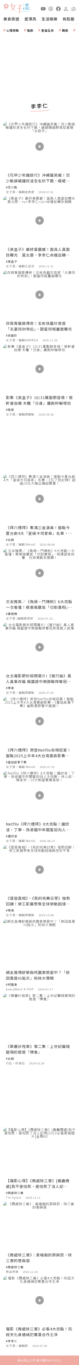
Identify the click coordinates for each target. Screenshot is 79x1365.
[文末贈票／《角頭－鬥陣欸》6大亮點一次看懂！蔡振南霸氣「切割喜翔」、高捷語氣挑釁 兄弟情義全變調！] (39, 573)
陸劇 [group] (30, 30)
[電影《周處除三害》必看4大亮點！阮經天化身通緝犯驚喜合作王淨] (39, 1300)
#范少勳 (11, 187)
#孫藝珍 (11, 335)
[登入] (66, 8)
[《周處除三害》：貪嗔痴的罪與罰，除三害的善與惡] (39, 1226)
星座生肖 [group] (47, 30)
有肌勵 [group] (69, 19)
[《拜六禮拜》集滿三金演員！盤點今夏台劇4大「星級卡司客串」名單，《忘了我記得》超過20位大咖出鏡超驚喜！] (39, 499)
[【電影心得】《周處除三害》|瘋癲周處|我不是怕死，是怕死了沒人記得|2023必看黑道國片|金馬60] (39, 1152)
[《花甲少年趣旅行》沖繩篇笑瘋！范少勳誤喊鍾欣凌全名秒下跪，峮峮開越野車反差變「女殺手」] (39, 146)
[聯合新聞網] (6, 7)
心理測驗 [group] (12, 30)
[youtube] (43, 8)
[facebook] (58, 8)
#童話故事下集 (16, 762)
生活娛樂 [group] (50, 19)
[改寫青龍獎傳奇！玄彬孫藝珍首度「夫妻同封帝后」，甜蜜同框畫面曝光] (39, 295)
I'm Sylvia (13, 1197)
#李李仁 (11, 1341)
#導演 (10, 688)
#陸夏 (10, 409)
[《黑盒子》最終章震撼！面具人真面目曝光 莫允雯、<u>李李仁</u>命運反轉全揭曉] (39, 220)
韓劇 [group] (65, 30)
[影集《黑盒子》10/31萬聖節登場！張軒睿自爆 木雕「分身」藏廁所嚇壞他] (39, 369)
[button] (73, 8)
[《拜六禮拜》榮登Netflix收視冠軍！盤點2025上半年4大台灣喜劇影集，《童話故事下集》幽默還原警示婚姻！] (39, 721)
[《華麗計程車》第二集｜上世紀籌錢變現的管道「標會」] (39, 1018)
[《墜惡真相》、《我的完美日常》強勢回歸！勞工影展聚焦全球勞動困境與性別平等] (39, 869)
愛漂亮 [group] (30, 19)
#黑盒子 (11, 261)
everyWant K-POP (20, 989)
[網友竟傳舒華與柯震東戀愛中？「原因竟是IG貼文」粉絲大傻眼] (39, 944)
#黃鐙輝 (11, 614)
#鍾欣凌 (11, 836)
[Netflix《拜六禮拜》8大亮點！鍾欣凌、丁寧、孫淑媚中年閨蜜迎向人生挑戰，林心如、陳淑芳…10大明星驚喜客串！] (39, 795)
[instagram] (50, 8)
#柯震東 (11, 984)
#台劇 (10, 540)
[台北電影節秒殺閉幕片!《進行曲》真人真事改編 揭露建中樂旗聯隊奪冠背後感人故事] (39, 647)
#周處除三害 (15, 1193)
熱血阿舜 (12, 1272)
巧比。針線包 (15, 1063)
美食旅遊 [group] (11, 19)
